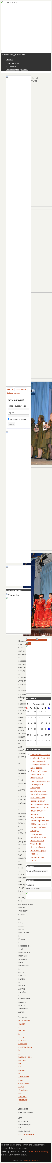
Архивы (29, 871)
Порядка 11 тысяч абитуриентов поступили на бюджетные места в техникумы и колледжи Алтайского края (40, 781)
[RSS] (28, 643)
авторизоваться (26, 1134)
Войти (10, 389)
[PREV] (28, 704)
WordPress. (35, 1160)
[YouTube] (31, 640)
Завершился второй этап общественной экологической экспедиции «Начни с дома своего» (40, 761)
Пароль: (11, 412)
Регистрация (21, 389)
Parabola (26, 1160)
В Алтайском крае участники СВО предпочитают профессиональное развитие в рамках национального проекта (39, 804)
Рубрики (30, 885)
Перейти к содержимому (13, 54)
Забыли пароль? (13, 393)
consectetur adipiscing (38, 1151)
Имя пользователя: (17, 406)
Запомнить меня (18, 419)
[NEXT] (48, 704)
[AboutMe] (41, 640)
